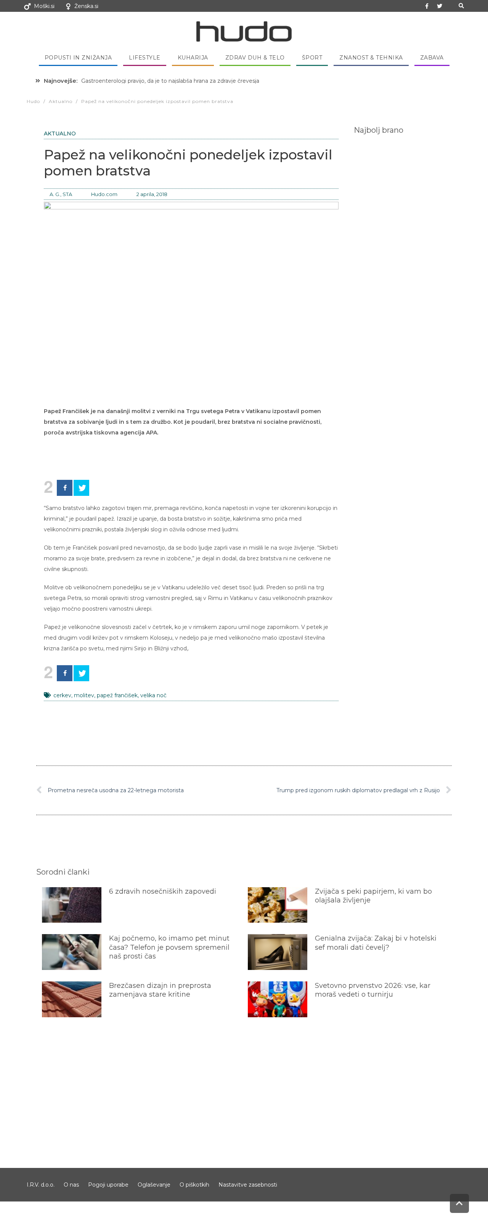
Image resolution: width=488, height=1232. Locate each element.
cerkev (62, 695)
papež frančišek (117, 695)
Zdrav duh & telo (255, 57)
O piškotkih (194, 1184)
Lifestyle (145, 57)
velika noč (153, 695)
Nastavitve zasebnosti (247, 1184)
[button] (461, 6)
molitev (84, 695)
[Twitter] (439, 6)
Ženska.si (86, 6)
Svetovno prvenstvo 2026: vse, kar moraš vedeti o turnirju (372, 990)
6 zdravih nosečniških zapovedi (162, 891)
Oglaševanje (154, 1184)
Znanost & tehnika (371, 57)
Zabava (432, 57)
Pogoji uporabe (108, 1184)
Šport (312, 57)
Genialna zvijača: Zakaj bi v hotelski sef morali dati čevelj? (376, 942)
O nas (71, 1184)
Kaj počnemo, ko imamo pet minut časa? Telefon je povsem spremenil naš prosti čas (169, 947)
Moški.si (44, 6)
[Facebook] (64, 488)
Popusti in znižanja (78, 57)
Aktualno (60, 133)
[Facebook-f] (427, 6)
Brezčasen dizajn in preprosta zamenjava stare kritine (160, 990)
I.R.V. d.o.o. (41, 1184)
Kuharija (193, 57)
